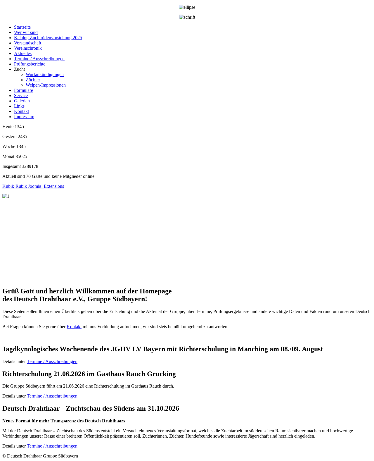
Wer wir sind (26, 32)
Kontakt (21, 111)
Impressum (24, 116)
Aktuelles (23, 53)
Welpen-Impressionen (46, 84)
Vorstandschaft (27, 42)
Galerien (22, 100)
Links (19, 106)
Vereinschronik (28, 48)
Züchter (33, 79)
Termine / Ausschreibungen (39, 58)
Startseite (22, 27)
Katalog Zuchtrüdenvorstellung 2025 (48, 37)
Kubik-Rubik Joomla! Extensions (33, 186)
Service (21, 95)
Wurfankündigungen (45, 74)
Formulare (23, 90)
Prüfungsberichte (29, 63)
